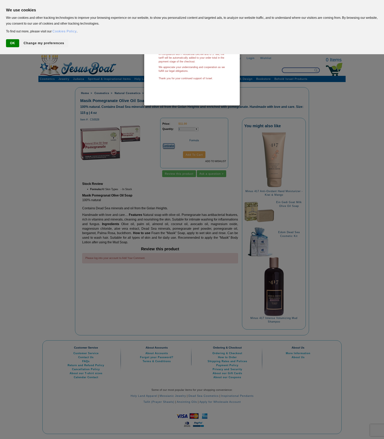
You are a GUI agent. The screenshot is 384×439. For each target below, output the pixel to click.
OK (12, 43)
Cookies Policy (64, 31)
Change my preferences (44, 43)
